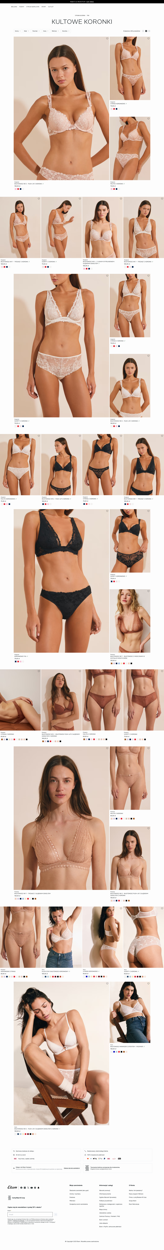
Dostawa (72, 1197)
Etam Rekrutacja (134, 1204)
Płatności (72, 1200)
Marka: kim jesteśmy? (135, 1190)
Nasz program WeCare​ (136, 1194)
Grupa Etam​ (132, 1200)
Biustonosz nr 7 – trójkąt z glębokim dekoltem (32, 893)
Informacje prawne (105, 1194)
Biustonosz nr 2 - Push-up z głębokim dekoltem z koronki (36, 1129)
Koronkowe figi (20, 656)
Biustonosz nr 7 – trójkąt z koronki (14, 262)
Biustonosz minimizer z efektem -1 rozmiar (126, 1046)
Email (9, 1210)
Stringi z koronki (117, 341)
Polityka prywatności (105, 1200)
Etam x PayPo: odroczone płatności (110, 1226)
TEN (88, 15)
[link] (44, 6)
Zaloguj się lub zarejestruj (72, 1168)
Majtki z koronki (116, 184)
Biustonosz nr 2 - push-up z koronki (28, 184)
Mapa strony (103, 1209)
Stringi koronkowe (117, 104)
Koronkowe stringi (8, 971)
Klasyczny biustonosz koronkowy (55, 971)
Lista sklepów (103, 1223)
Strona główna (80, 15)
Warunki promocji (104, 1190)
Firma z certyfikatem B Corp (137, 1197)
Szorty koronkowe (117, 576)
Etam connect (103, 1220)
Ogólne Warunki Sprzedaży (107, 1197)
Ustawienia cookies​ (105, 1213)
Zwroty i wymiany (75, 1194)
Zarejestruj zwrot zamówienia (79, 1204)
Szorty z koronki (48, 262)
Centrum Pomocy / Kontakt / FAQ (109, 1216)
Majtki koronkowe (8, 499)
